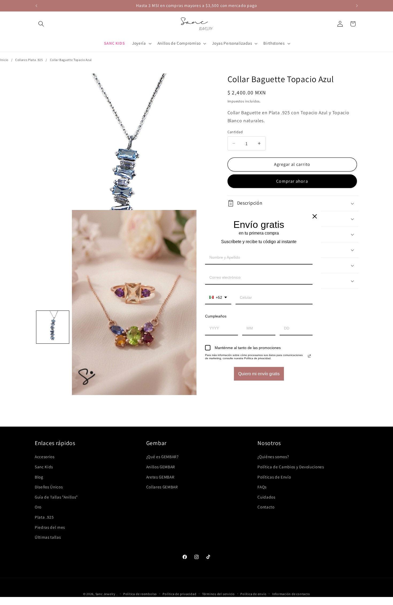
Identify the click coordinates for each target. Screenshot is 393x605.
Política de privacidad (179, 594)
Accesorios (45, 456)
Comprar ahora (292, 181)
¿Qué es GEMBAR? (162, 456)
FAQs (262, 486)
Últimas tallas (48, 537)
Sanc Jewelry (105, 594)
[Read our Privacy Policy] (309, 356)
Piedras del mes (50, 527)
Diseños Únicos (49, 486)
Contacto (265, 507)
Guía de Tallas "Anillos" (56, 497)
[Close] (314, 216)
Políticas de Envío (274, 477)
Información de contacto (291, 594)
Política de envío (253, 594)
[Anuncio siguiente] (357, 5)
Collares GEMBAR (162, 486)
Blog (39, 477)
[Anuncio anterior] (36, 5)
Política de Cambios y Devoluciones (290, 466)
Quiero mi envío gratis (259, 374)
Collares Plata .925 (29, 60)
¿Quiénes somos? (273, 456)
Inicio (4, 60)
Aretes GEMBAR (160, 477)
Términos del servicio (218, 594)
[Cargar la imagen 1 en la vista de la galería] (52, 327)
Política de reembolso (140, 594)
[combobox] (218, 298)
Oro (38, 507)
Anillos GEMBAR (160, 466)
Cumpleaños (215, 316)
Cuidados (266, 497)
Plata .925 (44, 517)
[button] (41, 23)
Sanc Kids (44, 466)
